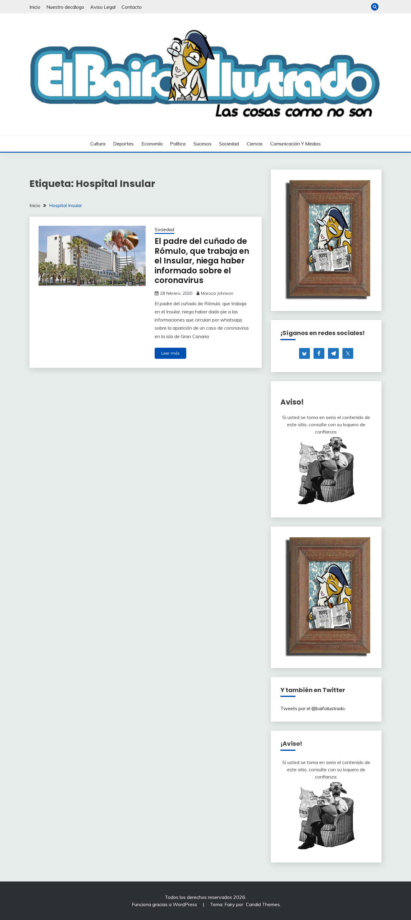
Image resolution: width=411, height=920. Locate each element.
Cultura (97, 144)
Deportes (123, 144)
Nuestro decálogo (65, 7)
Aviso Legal (103, 7)
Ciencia (254, 144)
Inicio (34, 7)
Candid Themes (263, 904)
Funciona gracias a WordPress (165, 904)
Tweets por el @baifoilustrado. (313, 708)
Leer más (170, 353)
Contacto (132, 7)
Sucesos (202, 144)
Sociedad (229, 144)
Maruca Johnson (217, 293)
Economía (151, 144)
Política (178, 144)
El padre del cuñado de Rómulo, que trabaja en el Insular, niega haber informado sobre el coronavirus (202, 261)
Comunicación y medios (295, 144)
